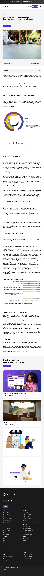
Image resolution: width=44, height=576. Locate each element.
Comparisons (25, 546)
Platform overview (6, 512)
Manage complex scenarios (28, 530)
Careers (24, 542)
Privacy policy (5, 560)
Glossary (4, 550)
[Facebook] (6, 501)
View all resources (7, 365)
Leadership (25, 544)
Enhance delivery (6, 516)
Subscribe (22, 2)
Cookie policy (5, 569)
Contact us (25, 548)
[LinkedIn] (3, 501)
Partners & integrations (7, 530)
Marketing (24, 520)
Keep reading (6, 25)
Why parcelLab (25, 538)
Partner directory (6, 534)
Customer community (27, 558)
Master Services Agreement (8, 556)
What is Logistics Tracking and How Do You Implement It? (16, 451)
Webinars (4, 542)
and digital (30, 518)
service (28, 516)
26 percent (5, 83)
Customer (25, 516)
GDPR (4, 558)
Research (4, 538)
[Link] (10, 495)
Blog (3, 546)
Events (4, 544)
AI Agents (4, 524)
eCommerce (25, 518)
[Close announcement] (40, 2)
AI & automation (6, 522)
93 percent (18, 102)
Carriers (4, 532)
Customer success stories (27, 554)
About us (24, 540)
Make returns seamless (7, 518)
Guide (4, 540)
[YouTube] (11, 501)
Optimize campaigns (27, 532)
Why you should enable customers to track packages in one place (18, 481)
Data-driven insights (6, 520)
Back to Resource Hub (8, 63)
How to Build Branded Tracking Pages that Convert (15, 393)
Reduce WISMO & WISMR (27, 526)
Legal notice (39, 573)
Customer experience (27, 514)
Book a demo (35, 6)
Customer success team (27, 556)
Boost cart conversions (7, 514)
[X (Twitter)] (9, 501)
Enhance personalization (27, 534)
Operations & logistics (27, 512)
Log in (29, 6)
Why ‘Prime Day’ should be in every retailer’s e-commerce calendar (18, 422)
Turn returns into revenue (27, 528)
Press (3, 548)
